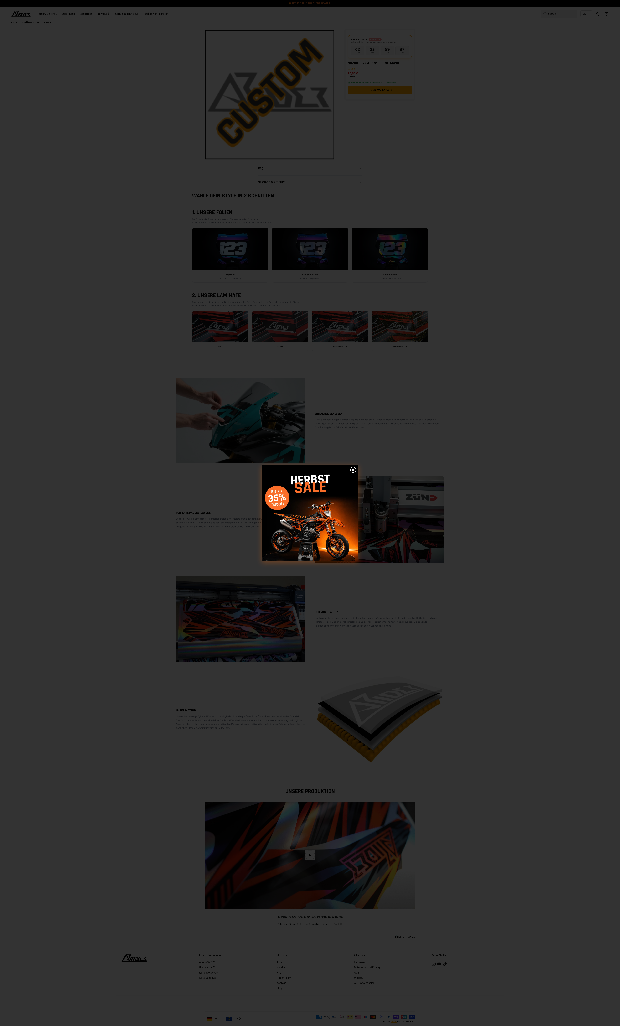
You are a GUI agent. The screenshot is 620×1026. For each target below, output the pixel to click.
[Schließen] (353, 470)
